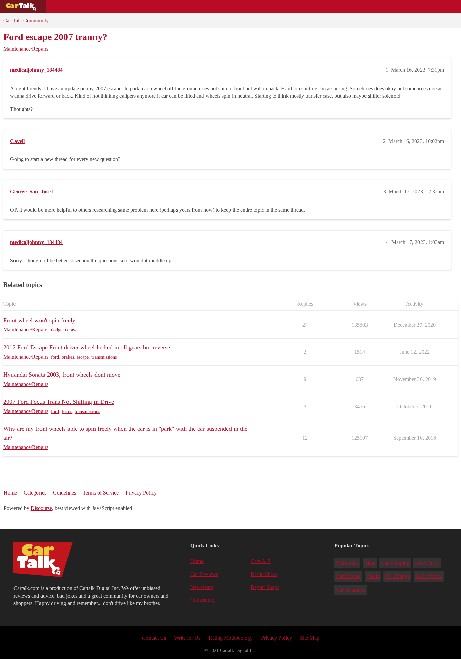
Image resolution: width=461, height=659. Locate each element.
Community (226, 6)
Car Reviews (141, 6)
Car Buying (348, 576)
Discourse (41, 508)
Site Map (309, 638)
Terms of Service (101, 493)
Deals (106, 6)
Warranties (347, 563)
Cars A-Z (262, 6)
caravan (72, 329)
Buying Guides (69, 6)
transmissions (104, 357)
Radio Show (264, 574)
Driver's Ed (427, 563)
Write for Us (187, 638)
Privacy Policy (141, 493)
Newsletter (201, 587)
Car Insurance (350, 590)
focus (67, 411)
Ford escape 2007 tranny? (55, 37)
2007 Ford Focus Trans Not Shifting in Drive (58, 401)
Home (10, 493)
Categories (35, 493)
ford (55, 357)
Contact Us (154, 638)
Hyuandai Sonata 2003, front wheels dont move (61, 374)
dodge (56, 329)
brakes (68, 357)
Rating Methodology (231, 638)
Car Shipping (395, 563)
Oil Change (397, 576)
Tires (369, 563)
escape (83, 357)
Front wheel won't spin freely (39, 320)
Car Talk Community (26, 20)
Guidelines (64, 493)
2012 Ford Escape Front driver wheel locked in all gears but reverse (86, 347)
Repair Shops (184, 6)
